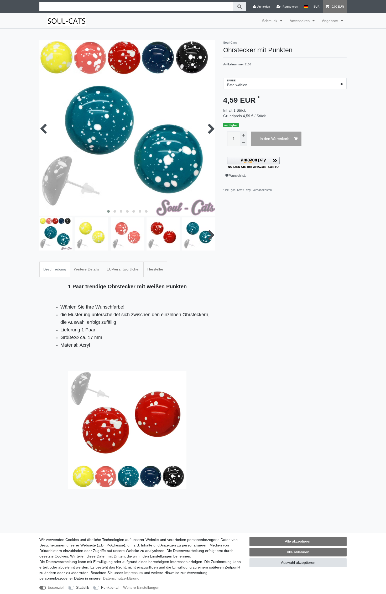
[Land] (306, 6)
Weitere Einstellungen (141, 587)
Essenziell (56, 587)
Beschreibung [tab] (54, 269)
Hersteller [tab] (155, 269)
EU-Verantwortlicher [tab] (123, 269)
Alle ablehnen (298, 552)
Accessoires (300, 21)
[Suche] (239, 6)
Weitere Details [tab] (86, 269)
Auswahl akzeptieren (298, 562)
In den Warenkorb (274, 139)
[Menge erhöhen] (243, 135)
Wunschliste (237, 176)
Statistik (82, 587)
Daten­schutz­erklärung (121, 578)
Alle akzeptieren (298, 541)
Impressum (133, 573)
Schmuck (270, 21)
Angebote (330, 21)
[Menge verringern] (243, 142)
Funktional (109, 587)
